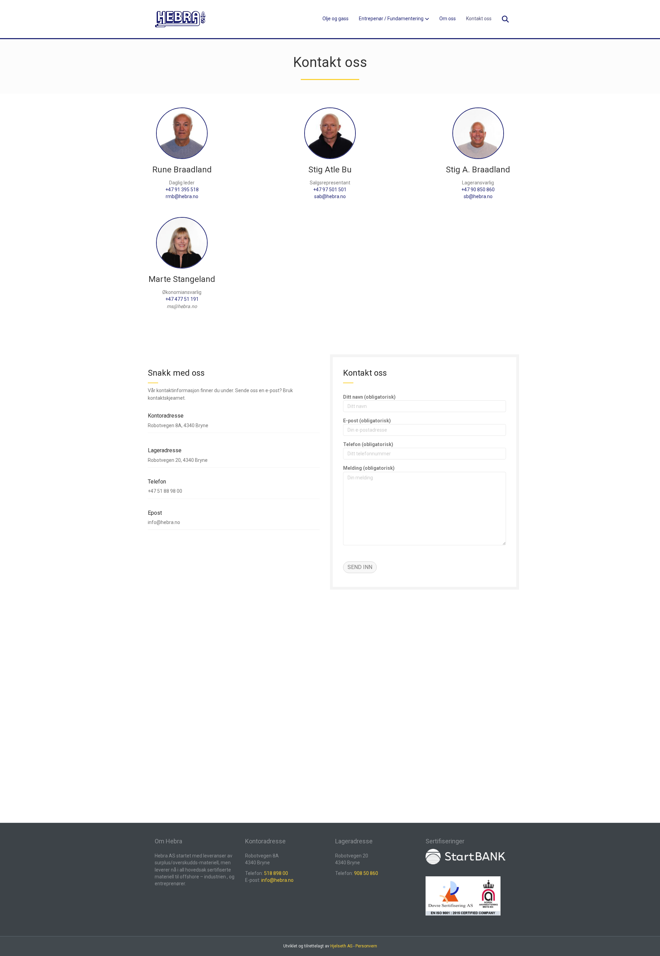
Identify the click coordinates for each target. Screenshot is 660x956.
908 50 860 (366, 873)
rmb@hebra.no (182, 196)
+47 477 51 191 (182, 299)
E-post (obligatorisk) (367, 420)
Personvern (366, 946)
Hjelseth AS (341, 946)
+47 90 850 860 (478, 189)
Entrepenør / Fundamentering (391, 18)
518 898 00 (276, 873)
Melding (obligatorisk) (369, 468)
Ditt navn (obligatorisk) (369, 397)
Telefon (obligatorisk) (368, 444)
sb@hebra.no (478, 196)
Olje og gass (335, 18)
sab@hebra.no (330, 196)
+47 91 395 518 (182, 189)
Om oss (447, 18)
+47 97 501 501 (329, 189)
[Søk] (501, 19)
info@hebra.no (277, 880)
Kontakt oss (479, 18)
